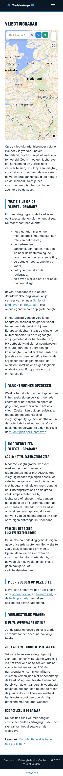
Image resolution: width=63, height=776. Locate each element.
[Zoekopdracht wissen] (32, 35)
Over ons (9, 760)
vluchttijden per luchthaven (27, 432)
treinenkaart (44, 594)
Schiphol (39, 300)
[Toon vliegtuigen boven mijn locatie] (45, 35)
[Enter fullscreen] (53, 45)
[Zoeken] (38, 35)
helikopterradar (19, 598)
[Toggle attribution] (54, 136)
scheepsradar (21, 594)
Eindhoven (12, 304)
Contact (43, 760)
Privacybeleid (26, 760)
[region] (31, 85)
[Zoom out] (53, 39)
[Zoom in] (53, 34)
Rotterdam (31, 304)
